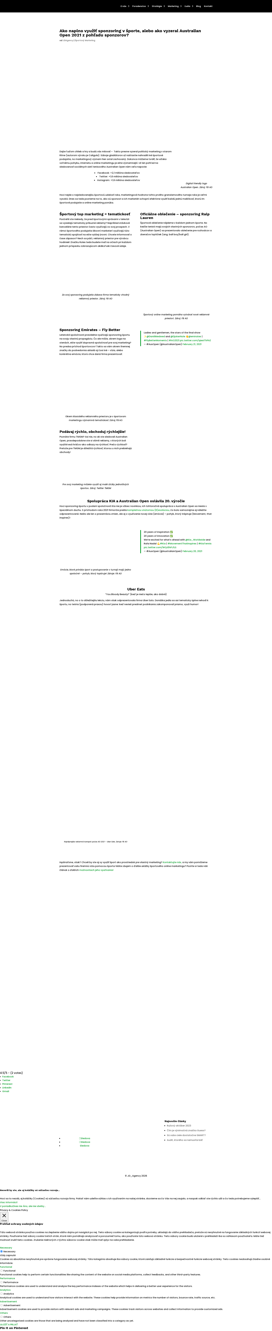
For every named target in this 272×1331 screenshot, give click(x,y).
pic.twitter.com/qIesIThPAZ (195, 340)
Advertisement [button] (8, 1301)
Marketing (173, 6)
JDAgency (68, 40)
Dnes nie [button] (17, 1206)
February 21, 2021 (192, 344)
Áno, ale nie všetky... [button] (34, 1206)
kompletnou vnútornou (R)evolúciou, (148, 510)
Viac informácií (8, 1202)
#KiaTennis (205, 543)
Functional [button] (6, 1267)
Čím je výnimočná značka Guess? (186, 1130)
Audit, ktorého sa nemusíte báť (185, 1140)
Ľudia (187, 6)
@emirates (195, 336)
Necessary (9, 1251)
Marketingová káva (125, 1135)
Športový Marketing (85, 40)
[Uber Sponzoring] (96, 839)
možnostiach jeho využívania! (96, 870)
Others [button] (4, 1313)
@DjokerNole (178, 336)
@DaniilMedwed (156, 336)
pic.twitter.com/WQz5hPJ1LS (160, 547)
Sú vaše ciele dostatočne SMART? (186, 1135)
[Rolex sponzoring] (96, 292)
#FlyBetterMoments (155, 340)
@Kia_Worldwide (195, 539)
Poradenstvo (139, 6)
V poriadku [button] (6, 1206)
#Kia (163, 543)
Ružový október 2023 (179, 1125)
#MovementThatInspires (182, 543)
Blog (198, 6)
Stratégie (157, 6)
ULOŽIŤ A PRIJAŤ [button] (9, 1324)
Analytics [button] (5, 1290)
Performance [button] (7, 1278)
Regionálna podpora (126, 1140)
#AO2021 (174, 340)
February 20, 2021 (192, 551)
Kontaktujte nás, (172, 862)
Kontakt (208, 6)
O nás (123, 6)
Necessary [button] (6, 1247)
